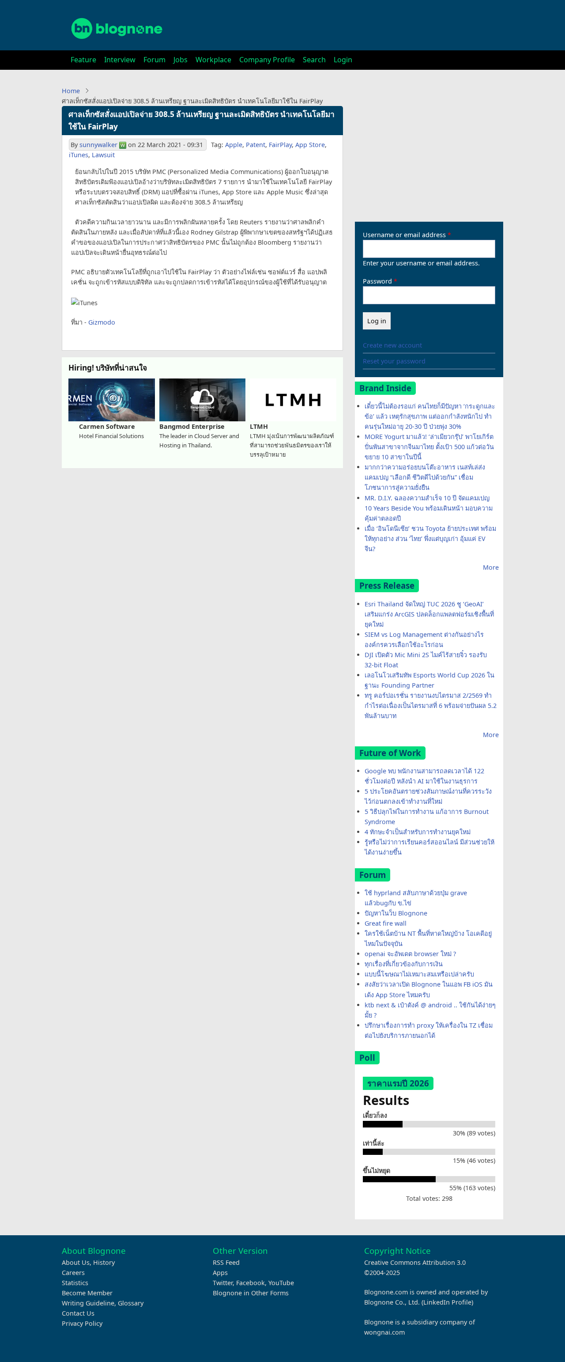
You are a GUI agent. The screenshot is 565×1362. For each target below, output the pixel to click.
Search (314, 59)
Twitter (223, 1283)
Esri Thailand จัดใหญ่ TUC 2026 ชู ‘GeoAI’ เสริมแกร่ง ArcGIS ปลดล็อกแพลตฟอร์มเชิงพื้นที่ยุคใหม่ (429, 614)
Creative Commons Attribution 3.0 (415, 1262)
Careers (73, 1272)
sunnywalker (98, 144)
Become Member (87, 1293)
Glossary (130, 1303)
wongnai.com (384, 1332)
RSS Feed (226, 1262)
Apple (233, 144)
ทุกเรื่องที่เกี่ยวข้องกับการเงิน (404, 964)
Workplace (213, 59)
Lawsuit (103, 155)
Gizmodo (101, 322)
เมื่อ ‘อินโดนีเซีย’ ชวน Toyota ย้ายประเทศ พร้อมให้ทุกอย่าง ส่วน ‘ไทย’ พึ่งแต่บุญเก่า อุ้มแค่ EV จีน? (430, 538)
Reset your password (394, 361)
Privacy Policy (82, 1323)
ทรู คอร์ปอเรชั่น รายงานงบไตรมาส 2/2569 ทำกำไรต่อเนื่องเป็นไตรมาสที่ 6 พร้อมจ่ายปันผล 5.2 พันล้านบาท (431, 705)
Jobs (180, 59)
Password (377, 281)
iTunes (78, 155)
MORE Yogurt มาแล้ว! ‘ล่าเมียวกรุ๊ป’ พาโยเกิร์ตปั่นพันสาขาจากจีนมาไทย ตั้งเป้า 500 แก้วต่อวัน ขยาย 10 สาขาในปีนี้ (429, 446)
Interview (120, 59)
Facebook (250, 1283)
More (491, 567)
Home (71, 91)
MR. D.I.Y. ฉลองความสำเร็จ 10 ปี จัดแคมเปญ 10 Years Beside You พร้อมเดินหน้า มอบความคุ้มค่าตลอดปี (429, 508)
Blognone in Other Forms (251, 1293)
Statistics (75, 1283)
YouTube (281, 1283)
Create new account (392, 345)
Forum (154, 59)
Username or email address (404, 235)
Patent (255, 144)
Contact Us (78, 1313)
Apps (220, 1272)
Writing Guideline (88, 1303)
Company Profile (267, 59)
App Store (310, 144)
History (104, 1262)
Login (343, 59)
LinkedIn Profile (447, 1302)
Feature (83, 59)
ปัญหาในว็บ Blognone (396, 913)
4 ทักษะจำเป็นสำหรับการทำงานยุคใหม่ (418, 832)
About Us (76, 1262)
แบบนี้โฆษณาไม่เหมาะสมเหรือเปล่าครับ (419, 974)
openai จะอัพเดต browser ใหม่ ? (410, 954)
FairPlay (280, 144)
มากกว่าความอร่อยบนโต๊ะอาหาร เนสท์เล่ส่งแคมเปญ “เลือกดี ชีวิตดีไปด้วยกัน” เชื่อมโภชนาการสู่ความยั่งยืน (425, 477)
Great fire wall (386, 923)
